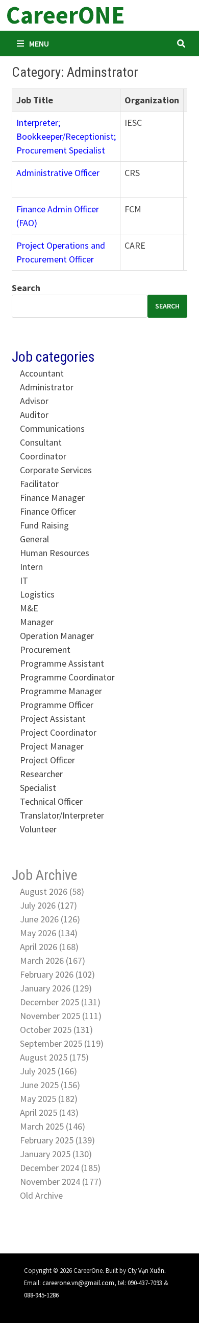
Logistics (37, 594)
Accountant (42, 373)
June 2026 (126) (50, 919)
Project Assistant (53, 718)
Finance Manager (52, 497)
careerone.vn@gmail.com (78, 1282)
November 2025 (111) (61, 1016)
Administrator (46, 387)
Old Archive (41, 1195)
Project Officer (47, 760)
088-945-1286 (41, 1295)
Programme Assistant (62, 663)
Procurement (45, 649)
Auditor (34, 415)
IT (24, 580)
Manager (37, 622)
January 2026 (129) (56, 988)
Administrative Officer (58, 173)
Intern (31, 566)
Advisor (34, 401)
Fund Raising (44, 525)
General (34, 539)
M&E (29, 608)
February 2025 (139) (57, 1140)
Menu (39, 43)
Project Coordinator (58, 732)
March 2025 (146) (52, 1126)
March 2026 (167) (52, 960)
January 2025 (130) (56, 1154)
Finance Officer (48, 511)
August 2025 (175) (54, 1057)
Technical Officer (51, 801)
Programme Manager (61, 691)
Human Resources (54, 553)
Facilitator (39, 484)
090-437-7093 (145, 1282)
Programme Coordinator (67, 677)
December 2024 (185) (60, 1168)
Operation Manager (57, 636)
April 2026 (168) (49, 947)
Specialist (38, 787)
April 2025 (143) (49, 1112)
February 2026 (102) (57, 974)
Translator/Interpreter (62, 815)
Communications (52, 428)
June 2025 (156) (50, 1085)
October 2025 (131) (56, 1029)
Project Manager (52, 746)
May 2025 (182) (49, 1099)
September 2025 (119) (62, 1043)
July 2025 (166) (48, 1071)
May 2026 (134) (49, 933)
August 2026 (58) (52, 891)
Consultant (41, 442)
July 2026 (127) (48, 905)
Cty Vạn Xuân (146, 1270)
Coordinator (43, 456)
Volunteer (38, 829)
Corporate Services (56, 470)
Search (26, 288)
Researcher (41, 774)
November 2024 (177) (61, 1181)
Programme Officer (56, 705)
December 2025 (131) (60, 1002)
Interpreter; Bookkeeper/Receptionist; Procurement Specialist (66, 136)
